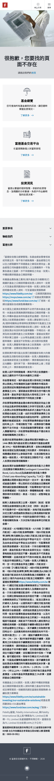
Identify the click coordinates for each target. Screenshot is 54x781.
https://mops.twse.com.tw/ (17, 297)
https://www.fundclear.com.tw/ (21, 300)
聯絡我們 (8, 236)
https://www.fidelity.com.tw (33, 581)
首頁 (34, 72)
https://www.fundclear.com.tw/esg (21, 707)
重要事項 (8, 228)
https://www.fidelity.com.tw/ (18, 293)
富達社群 (8, 244)
